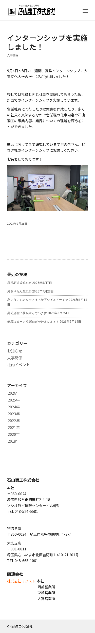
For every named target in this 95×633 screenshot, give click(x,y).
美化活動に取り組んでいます (27, 313)
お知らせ (14, 350)
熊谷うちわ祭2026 (19, 291)
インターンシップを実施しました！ (47, 42)
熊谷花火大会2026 (19, 283)
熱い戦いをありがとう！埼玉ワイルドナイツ (37, 300)
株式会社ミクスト (21, 580)
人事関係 (12, 55)
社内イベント (18, 364)
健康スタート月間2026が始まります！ (33, 321)
